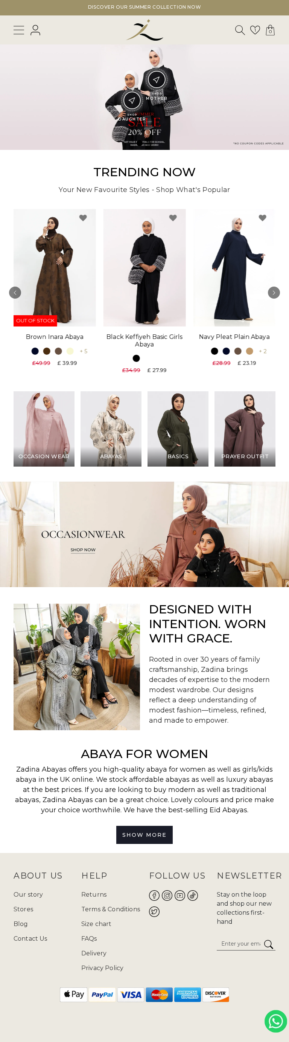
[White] (148, 358)
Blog (21, 924)
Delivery (93, 953)
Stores (23, 909)
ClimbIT (168, 1018)
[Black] (136, 358)
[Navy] (34, 351)
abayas (27, 800)
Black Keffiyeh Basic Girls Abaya (144, 341)
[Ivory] (69, 351)
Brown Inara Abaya (55, 337)
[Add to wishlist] (83, 218)
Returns (93, 894)
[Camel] (249, 351)
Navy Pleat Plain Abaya (234, 337)
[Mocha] (58, 351)
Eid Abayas (228, 810)
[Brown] (46, 351)
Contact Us (30, 938)
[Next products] (274, 293)
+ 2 (263, 351)
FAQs (89, 938)
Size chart (96, 924)
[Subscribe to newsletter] (268, 945)
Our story (28, 894)
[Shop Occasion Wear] (144, 534)
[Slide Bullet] (140, 143)
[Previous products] (15, 293)
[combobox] (240, 31)
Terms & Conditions (110, 909)
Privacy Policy (102, 968)
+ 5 (83, 351)
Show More (144, 834)
